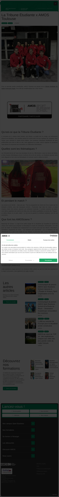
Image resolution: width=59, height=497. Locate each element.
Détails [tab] (29, 240)
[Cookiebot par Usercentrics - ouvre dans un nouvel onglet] (51, 236)
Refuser (11, 260)
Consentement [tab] (10, 240)
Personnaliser (28, 260)
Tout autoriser (48, 260)
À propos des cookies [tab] (48, 240)
